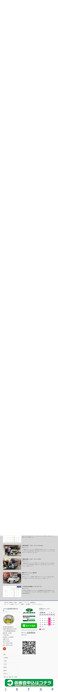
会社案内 (28, 604)
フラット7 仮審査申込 (29, 602)
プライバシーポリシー (37, 604)
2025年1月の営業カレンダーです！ (31, 586)
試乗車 (5, 667)
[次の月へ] (54, 613)
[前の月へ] (49, 613)
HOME (17, 690)
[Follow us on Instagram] (4, 648)
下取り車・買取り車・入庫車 (10, 677)
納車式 (20, 602)
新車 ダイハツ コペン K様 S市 (29, 572)
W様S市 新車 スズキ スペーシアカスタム (32, 545)
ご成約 (5, 661)
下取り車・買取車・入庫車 (10, 602)
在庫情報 (40, 690)
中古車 (5, 664)
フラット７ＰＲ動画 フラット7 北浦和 (14, 604)
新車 (4, 654)
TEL (52, 690)
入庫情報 (5, 657)
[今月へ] (52, 613)
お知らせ (5, 673)
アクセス (28, 690)
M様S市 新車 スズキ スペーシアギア (31, 559)
